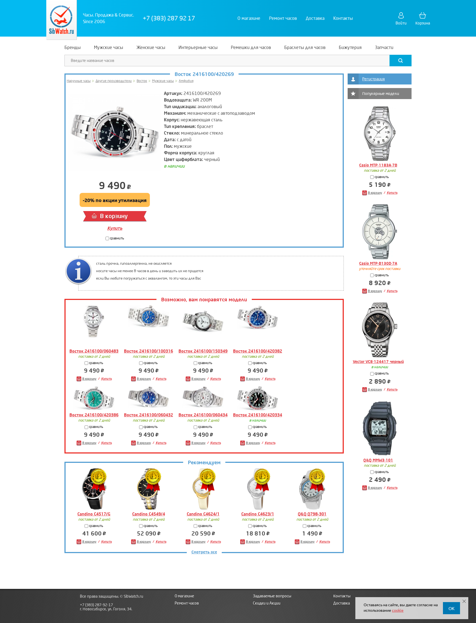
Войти (401, 23)
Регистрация (373, 79)
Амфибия (186, 81)
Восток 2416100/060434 (203, 415)
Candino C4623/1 (257, 514)
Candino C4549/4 (148, 514)
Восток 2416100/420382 (257, 351)
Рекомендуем (204, 462)
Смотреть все (204, 552)
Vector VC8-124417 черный (378, 362)
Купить (114, 228)
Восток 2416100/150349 (203, 351)
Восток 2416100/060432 (148, 415)
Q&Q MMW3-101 (378, 460)
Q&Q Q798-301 (312, 514)
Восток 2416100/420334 (257, 415)
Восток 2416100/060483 (93, 351)
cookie (398, 610)
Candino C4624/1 (203, 514)
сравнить (116, 238)
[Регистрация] (353, 78)
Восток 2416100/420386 (93, 415)
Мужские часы (163, 81)
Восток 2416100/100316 (148, 351)
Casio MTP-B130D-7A (378, 263)
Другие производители (114, 81)
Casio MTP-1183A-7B (378, 165)
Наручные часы (79, 81)
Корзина (422, 23)
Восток (142, 81)
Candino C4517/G (93, 514)
